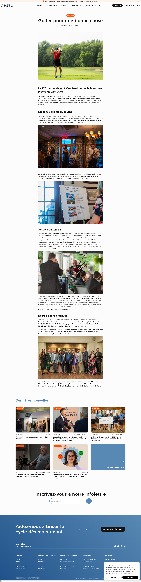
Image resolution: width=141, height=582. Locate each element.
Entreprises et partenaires (89, 559)
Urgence (18, 561)
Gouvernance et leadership (67, 561)
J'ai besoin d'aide (131, 5)
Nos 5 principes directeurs (67, 566)
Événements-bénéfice (88, 566)
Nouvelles (40, 559)
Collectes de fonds (87, 561)
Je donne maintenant (113, 529)
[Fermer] (139, 1)
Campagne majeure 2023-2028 (91, 568)
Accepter (130, 577)
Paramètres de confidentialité (80, 578)
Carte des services (20, 568)
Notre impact (63, 564)
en (100, 5)
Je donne (117, 5)
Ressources (41, 561)
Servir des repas (87, 564)
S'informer (38, 5)
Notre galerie (63, 568)
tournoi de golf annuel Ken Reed (50, 98)
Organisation (76, 5)
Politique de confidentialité (94, 578)
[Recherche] (105, 5)
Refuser (113, 577)
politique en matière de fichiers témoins (118, 573)
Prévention (18, 559)
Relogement (19, 564)
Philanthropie (70, 15)
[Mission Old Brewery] (8, 5)
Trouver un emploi (110, 559)
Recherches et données (44, 564)
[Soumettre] (89, 501)
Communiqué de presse (66, 25)
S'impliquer (51, 5)
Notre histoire (63, 559)
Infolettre (40, 566)
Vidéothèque (41, 568)
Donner (63, 5)
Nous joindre (91, 5)
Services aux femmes (21, 566)
